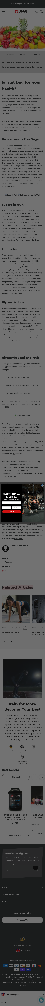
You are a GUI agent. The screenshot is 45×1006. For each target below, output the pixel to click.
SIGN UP (12, 512)
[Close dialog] (42, 485)
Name (3, 505)
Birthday (14, 505)
